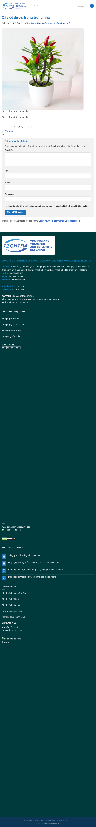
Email (8, 182)
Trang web (9, 194)
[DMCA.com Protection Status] (9, 539)
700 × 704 (36, 23)
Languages (82, 6)
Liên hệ (68, 820)
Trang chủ (29, 820)
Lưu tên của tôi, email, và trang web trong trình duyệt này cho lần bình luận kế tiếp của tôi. (48, 206)
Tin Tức (60, 820)
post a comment (34, 127)
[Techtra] (14, 6)
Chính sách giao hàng (12, 605)
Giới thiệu (40, 820)
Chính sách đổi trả (10, 599)
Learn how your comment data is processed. (59, 221)
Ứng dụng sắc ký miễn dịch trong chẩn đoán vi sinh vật (33, 562)
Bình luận (9, 150)
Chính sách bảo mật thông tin (15, 593)
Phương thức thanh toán (13, 617)
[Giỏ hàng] (92, 6)
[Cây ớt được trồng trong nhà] (43, 68)
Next (5, 134)
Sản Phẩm (50, 820)
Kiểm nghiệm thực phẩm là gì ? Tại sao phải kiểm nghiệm (35, 570)
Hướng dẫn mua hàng (12, 611)
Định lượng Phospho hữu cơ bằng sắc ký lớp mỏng (32, 577)
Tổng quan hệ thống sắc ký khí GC (24, 555)
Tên (7, 171)
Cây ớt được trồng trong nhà (56, 23)
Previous (7, 131)
